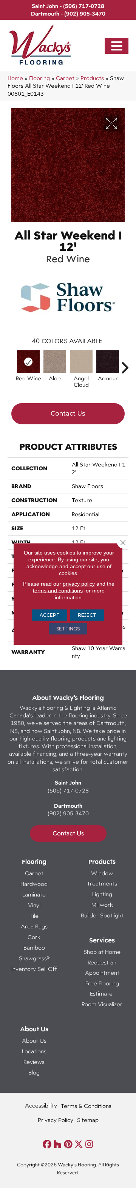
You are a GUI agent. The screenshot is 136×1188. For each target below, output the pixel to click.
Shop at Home (102, 952)
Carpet (65, 78)
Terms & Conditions (86, 1106)
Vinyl (34, 905)
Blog (34, 1072)
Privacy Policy (55, 1120)
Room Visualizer (102, 1004)
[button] (116, 46)
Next (124, 364)
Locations (34, 1051)
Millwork (102, 904)
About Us (34, 1040)
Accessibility (41, 1105)
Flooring (39, 78)
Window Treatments (102, 878)
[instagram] (89, 1144)
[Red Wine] (28, 361)
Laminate (34, 894)
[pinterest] (68, 1144)
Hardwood (34, 884)
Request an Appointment (102, 967)
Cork (34, 937)
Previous (11, 364)
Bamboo (34, 947)
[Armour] (107, 361)
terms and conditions (58, 591)
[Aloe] (55, 361)
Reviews (34, 1062)
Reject (87, 615)
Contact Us (68, 413)
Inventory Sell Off (34, 969)
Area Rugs (34, 926)
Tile (34, 915)
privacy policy (79, 584)
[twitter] (78, 1144)
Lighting (102, 894)
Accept (50, 615)
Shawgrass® (34, 958)
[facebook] (47, 1144)
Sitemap (88, 1120)
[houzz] (57, 1144)
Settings (68, 629)
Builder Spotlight (102, 915)
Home (15, 78)
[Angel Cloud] (81, 361)
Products (92, 78)
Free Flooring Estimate (102, 988)
